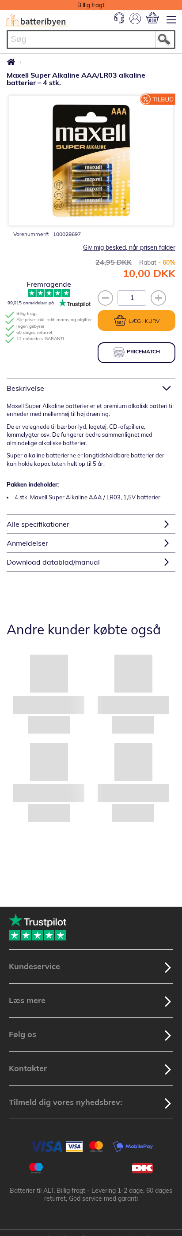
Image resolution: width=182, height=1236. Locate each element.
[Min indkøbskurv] (152, 17)
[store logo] (36, 20)
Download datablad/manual (53, 562)
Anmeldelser (27, 543)
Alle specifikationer (38, 524)
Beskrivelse (25, 388)
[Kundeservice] (119, 21)
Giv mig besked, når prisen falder (129, 247)
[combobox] (91, 39)
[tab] (91, 387)
